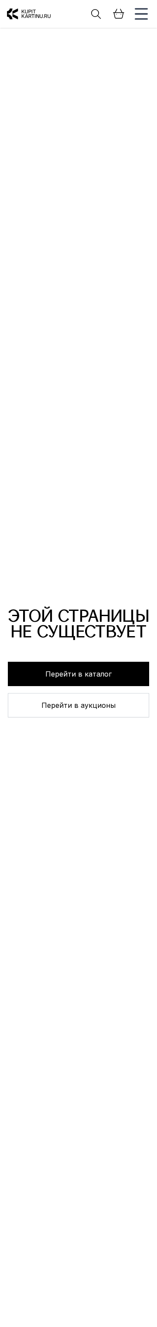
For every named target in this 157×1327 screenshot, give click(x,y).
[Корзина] (119, 14)
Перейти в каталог (78, 674)
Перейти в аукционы (78, 705)
